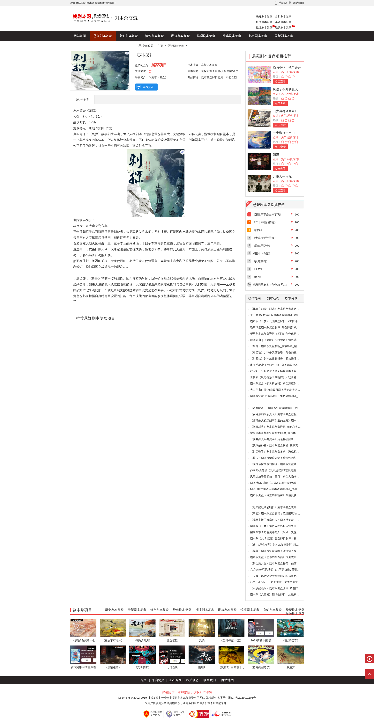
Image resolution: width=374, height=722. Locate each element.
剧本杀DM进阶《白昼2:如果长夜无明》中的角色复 (280, 482)
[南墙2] (202, 654)
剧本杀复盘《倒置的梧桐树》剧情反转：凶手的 (278, 495)
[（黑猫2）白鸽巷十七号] (231, 654)
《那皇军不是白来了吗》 (267, 214)
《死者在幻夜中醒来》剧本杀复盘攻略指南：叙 (278, 308)
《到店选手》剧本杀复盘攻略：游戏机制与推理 (278, 451)
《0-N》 (257, 276)
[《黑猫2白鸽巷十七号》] (83, 627)
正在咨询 (175, 680)
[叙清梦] (290, 654)
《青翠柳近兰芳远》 (264, 237)
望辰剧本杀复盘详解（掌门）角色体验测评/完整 (279, 333)
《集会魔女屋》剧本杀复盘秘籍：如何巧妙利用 (278, 563)
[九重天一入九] (259, 183)
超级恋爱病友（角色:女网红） (270, 284)
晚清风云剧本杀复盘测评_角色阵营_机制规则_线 (279, 327)
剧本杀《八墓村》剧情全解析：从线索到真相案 (278, 594)
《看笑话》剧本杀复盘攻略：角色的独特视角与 (278, 352)
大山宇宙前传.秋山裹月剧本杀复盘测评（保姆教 (279, 389)
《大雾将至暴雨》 (285, 111)
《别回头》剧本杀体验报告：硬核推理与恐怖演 (278, 358)
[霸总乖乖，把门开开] (259, 74)
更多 (128, 45)
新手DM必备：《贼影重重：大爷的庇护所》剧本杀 (281, 582)
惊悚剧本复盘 (264, 22)
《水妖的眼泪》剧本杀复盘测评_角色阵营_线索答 (280, 588)
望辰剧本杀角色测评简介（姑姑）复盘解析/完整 (279, 532)
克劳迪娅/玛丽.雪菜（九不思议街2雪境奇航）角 (279, 569)
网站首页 (80, 36)
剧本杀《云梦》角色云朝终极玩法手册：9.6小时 (279, 526)
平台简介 (158, 680)
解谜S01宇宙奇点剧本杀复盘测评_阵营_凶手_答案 (280, 489)
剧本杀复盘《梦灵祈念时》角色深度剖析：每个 (278, 383)
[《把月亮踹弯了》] (261, 654)
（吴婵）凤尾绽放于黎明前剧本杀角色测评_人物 (279, 575)
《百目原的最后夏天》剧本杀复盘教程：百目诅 (278, 414)
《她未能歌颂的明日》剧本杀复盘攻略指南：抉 (278, 507)
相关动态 (192, 680)
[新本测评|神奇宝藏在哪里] (83, 654)
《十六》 (257, 269)
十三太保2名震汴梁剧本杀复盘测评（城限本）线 (279, 315)
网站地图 (227, 680)
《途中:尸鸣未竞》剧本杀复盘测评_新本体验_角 (279, 544)
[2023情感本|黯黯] (261, 627)
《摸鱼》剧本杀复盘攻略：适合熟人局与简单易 (278, 550)
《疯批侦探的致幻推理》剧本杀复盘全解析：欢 (278, 464)
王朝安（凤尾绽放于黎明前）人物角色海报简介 (278, 377)
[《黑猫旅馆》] (113, 654)
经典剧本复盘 (283, 27)
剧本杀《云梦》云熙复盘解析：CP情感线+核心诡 (280, 321)
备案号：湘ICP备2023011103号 (236, 697)
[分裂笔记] (172, 627)
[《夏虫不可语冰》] (113, 627)
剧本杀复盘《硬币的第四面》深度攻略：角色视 (278, 557)
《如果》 (257, 230)
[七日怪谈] (172, 654)
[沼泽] (259, 161)
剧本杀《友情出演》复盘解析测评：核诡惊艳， (278, 538)
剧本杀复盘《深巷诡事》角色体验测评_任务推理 (279, 395)
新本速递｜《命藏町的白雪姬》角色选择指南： (278, 339)
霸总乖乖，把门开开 (287, 67)
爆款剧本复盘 (109, 45)
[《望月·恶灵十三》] (231, 627)
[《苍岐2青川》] (142, 627)
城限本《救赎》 (262, 253)
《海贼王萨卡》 (262, 245)
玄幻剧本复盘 (283, 16)
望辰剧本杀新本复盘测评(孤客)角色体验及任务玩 (279, 432)
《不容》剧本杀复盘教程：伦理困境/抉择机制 (277, 513)
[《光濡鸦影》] (142, 654)
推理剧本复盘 (264, 27)
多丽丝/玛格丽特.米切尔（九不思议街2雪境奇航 (279, 364)
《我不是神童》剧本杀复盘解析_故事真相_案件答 (280, 445)
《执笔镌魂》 (260, 261)
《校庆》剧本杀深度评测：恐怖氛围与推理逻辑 (278, 457)
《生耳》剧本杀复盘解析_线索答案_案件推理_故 (279, 346)
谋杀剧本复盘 (283, 22)
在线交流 (148, 87)
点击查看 (280, 81)
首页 (143, 680)
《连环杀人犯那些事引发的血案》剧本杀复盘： (278, 420)
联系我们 (209, 680)
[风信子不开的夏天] (259, 96)
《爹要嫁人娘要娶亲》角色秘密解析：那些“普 (278, 439)
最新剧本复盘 (283, 36)
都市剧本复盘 (258, 36)
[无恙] (202, 627)
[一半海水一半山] (259, 139)
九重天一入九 (282, 176)
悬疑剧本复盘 (264, 16)
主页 (160, 45)
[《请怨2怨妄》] (290, 627)
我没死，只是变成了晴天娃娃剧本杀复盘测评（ (278, 371)
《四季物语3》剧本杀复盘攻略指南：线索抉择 (278, 408)
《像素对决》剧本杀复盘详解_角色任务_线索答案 (280, 426)
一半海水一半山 (284, 133)
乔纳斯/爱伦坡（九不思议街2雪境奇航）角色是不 (280, 470)
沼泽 (276, 154)
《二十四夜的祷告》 (264, 222)
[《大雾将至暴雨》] (259, 117)
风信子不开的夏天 (285, 89)
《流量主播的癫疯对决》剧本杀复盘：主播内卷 (278, 519)
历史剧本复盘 (83, 45)
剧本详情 (82, 99)
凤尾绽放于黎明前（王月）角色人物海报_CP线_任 (280, 476)
